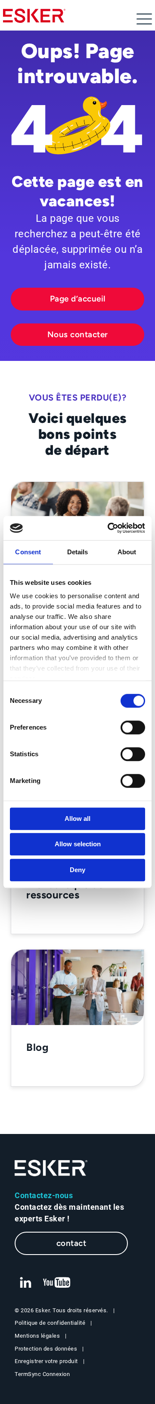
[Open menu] (144, 19)
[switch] (133, 727)
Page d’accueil (77, 299)
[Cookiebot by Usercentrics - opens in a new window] (109, 528)
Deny (77, 869)
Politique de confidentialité (50, 1323)
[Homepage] (34, 19)
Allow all (77, 818)
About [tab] (127, 552)
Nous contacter (77, 334)
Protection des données (46, 1348)
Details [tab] (77, 552)
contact (71, 1243)
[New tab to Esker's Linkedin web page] (25, 1283)
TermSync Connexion (42, 1374)
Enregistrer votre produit (46, 1361)
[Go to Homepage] (51, 1168)
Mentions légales (37, 1336)
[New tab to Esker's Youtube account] (57, 1283)
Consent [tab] (28, 552)
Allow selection (78, 844)
